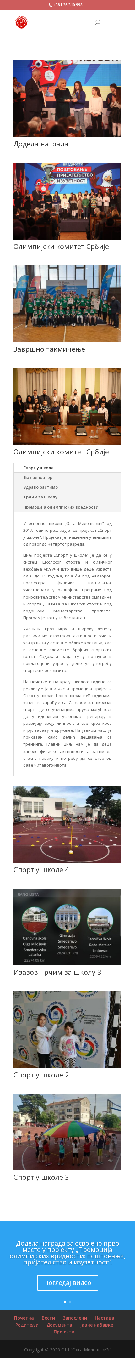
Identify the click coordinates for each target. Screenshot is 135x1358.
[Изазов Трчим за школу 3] (68, 964)
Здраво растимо (40, 487)
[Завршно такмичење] (68, 341)
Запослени (75, 1318)
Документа (59, 1325)
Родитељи (27, 1325)
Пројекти (64, 1332)
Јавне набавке (96, 1325)
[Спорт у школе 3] (68, 1169)
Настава (104, 1318)
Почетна (24, 1318)
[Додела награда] (68, 135)
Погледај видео (67, 1282)
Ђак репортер (37, 477)
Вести (48, 1318)
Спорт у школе (38, 467)
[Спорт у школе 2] (68, 1066)
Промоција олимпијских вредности (61, 507)
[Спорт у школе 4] (68, 861)
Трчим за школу (40, 497)
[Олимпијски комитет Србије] (68, 238)
